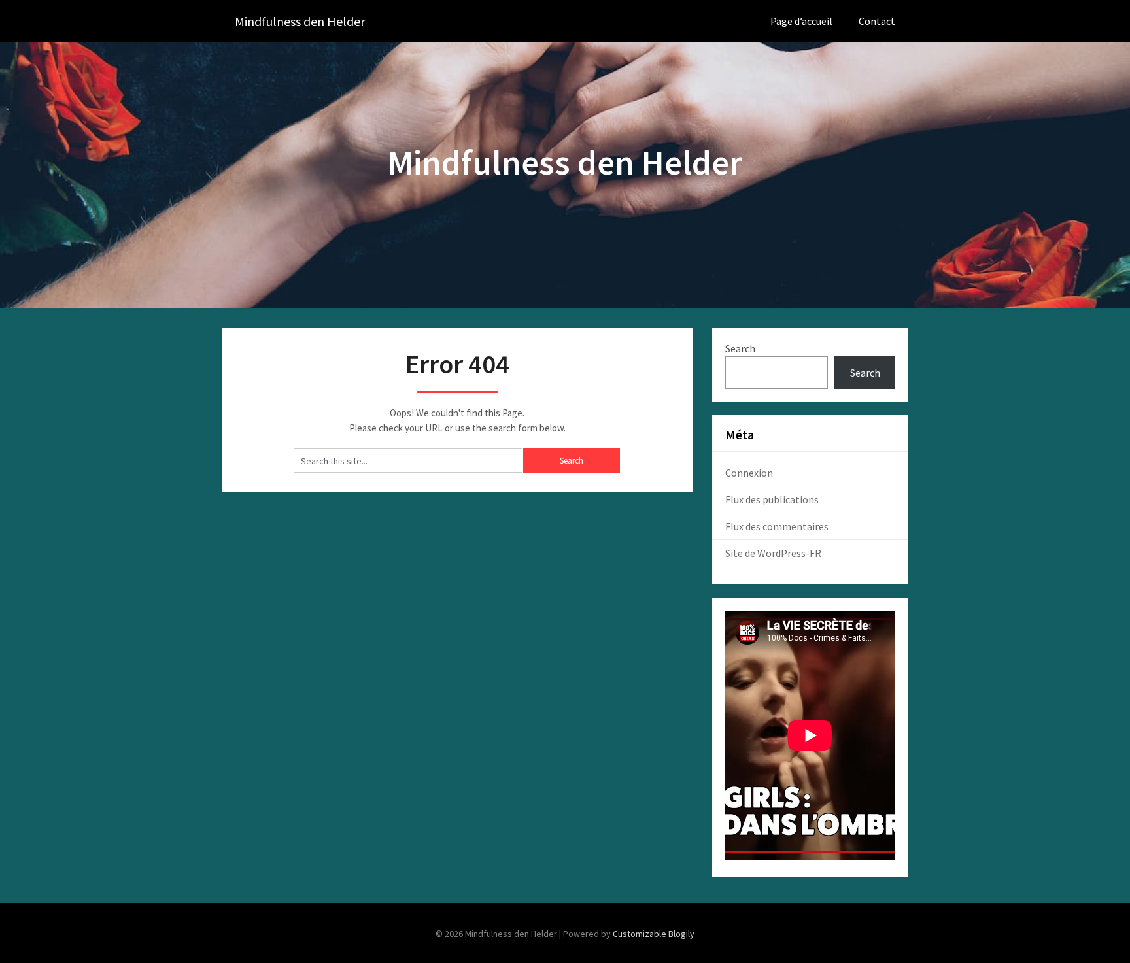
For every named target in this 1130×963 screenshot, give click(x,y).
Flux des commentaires (777, 526)
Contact (877, 20)
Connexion (749, 472)
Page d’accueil (801, 20)
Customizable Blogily (653, 933)
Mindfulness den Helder (300, 21)
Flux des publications (772, 499)
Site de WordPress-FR (773, 553)
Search (740, 348)
